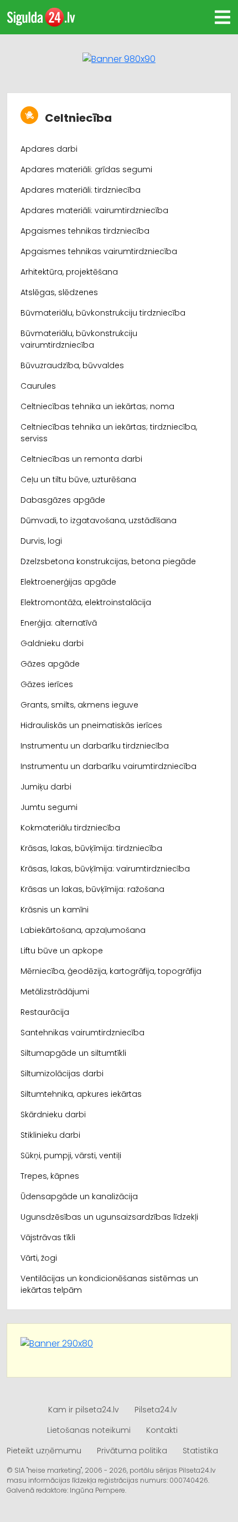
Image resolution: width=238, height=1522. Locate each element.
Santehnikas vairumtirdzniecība (82, 1032)
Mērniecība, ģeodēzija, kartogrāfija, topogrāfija (110, 971)
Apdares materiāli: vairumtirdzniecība (94, 210)
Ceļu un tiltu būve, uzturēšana (78, 479)
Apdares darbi (48, 148)
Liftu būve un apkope (61, 950)
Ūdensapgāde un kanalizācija (79, 1196)
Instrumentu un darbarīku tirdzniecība (94, 745)
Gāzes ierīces (46, 684)
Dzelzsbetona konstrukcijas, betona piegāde (108, 561)
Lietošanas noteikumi (89, 1430)
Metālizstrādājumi (54, 991)
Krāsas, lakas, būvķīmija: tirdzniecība (91, 848)
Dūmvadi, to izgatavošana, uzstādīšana (98, 520)
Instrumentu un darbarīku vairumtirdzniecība (108, 766)
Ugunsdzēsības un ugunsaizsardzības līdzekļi (109, 1216)
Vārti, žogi (38, 1257)
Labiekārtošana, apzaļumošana (83, 930)
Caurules (38, 385)
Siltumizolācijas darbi (62, 1073)
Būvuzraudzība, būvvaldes (72, 365)
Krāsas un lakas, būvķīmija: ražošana (92, 889)
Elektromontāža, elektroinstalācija (85, 602)
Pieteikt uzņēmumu (44, 1450)
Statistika (200, 1450)
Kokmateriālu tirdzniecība (70, 827)
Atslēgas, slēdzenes (59, 292)
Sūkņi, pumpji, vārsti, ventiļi (70, 1155)
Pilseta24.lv (155, 1409)
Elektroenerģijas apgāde (68, 581)
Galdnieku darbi (52, 643)
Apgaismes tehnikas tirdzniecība (84, 230)
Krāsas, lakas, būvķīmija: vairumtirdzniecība (105, 868)
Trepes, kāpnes (49, 1176)
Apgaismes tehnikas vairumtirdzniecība (98, 251)
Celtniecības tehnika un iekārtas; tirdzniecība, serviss (108, 432)
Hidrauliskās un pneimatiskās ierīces (91, 725)
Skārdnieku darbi (53, 1114)
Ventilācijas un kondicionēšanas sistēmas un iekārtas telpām (109, 1284)
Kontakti (162, 1430)
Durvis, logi (41, 540)
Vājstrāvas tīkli (47, 1237)
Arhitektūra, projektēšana (69, 271)
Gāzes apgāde (50, 663)
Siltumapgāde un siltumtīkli (73, 1053)
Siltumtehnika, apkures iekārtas (81, 1094)
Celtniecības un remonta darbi (81, 459)
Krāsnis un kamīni (54, 909)
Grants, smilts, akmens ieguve (79, 704)
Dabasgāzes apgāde (62, 499)
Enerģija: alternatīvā (58, 622)
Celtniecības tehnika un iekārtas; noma (97, 406)
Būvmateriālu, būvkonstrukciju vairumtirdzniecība (78, 339)
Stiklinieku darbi (50, 1135)
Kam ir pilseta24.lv (83, 1409)
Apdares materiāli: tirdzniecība (80, 189)
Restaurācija (44, 1012)
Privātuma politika (132, 1450)
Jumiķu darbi (45, 786)
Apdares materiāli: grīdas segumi (86, 169)
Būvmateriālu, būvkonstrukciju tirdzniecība (102, 312)
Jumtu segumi (48, 807)
